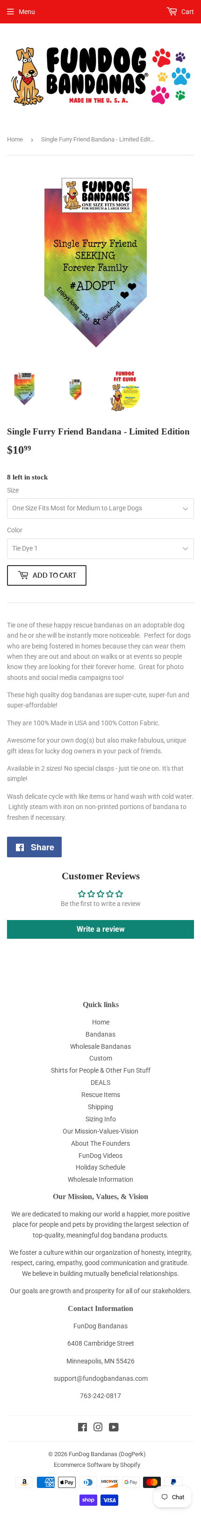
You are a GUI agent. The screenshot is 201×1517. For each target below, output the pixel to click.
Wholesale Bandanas (100, 1046)
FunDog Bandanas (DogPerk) (107, 1454)
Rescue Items (100, 1094)
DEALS (100, 1082)
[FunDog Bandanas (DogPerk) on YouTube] (114, 1428)
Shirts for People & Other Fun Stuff (101, 1070)
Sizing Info (101, 1119)
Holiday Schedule (100, 1167)
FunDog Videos (100, 1155)
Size (13, 490)
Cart (187, 11)
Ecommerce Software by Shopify (97, 1464)
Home (15, 139)
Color (14, 530)
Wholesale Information (100, 1179)
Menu (27, 11)
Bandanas (100, 1034)
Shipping (100, 1107)
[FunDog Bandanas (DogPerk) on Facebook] (82, 1428)
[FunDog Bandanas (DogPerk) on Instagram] (98, 1428)
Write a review (101, 929)
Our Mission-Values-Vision (100, 1131)
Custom (100, 1058)
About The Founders (100, 1143)
